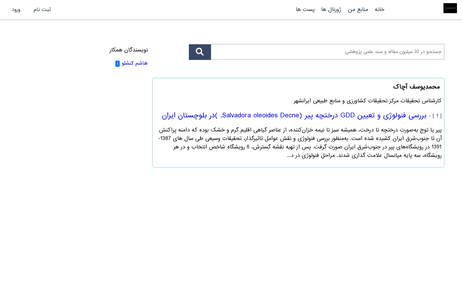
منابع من (357, 9)
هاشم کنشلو (135, 63)
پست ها (305, 9)
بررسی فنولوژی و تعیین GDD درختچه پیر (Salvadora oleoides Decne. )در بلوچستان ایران (294, 115)
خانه (379, 9)
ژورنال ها (331, 9)
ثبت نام (42, 9)
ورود (16, 9)
